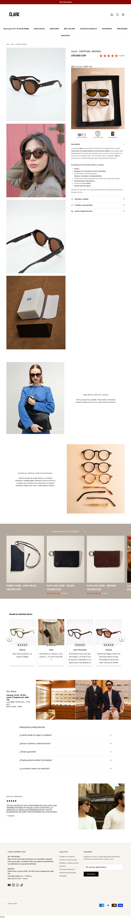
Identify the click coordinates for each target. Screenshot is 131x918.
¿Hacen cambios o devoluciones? (35, 743)
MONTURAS (54, 29)
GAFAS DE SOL (39, 29)
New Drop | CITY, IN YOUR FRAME (16, 29)
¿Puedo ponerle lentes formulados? (35, 760)
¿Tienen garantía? (27, 752)
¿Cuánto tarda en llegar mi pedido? (35, 735)
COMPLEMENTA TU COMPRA (65, 531)
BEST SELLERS (69, 29)
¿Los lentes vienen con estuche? (34, 768)
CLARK (15, 903)
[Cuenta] (111, 14)
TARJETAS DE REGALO (88, 29)
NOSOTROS (65, 36)
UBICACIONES (122, 29)
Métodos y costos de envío (69, 863)
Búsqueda (63, 876)
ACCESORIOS (107, 29)
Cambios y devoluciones (68, 860)
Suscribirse (91, 874)
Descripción (75, 144)
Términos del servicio (67, 869)
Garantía (62, 866)
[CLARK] (14, 15)
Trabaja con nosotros (67, 857)
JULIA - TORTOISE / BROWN (19, 44)
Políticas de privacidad (67, 873)
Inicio (7, 44)
